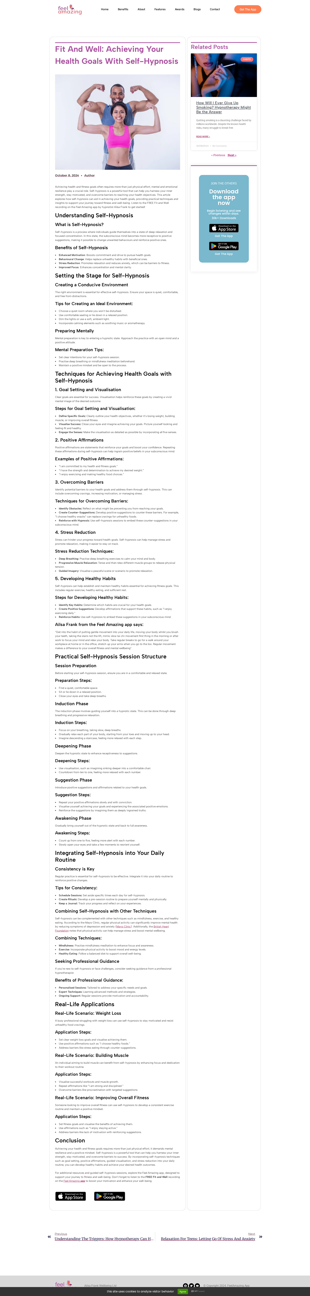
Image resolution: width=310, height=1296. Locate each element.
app (82, 1181)
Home (104, 9)
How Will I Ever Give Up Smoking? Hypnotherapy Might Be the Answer (223, 107)
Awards (179, 9)
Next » (232, 155)
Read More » (203, 136)
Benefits (123, 9)
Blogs (197, 9)
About (141, 9)
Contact (215, 9)
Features (159, 9)
